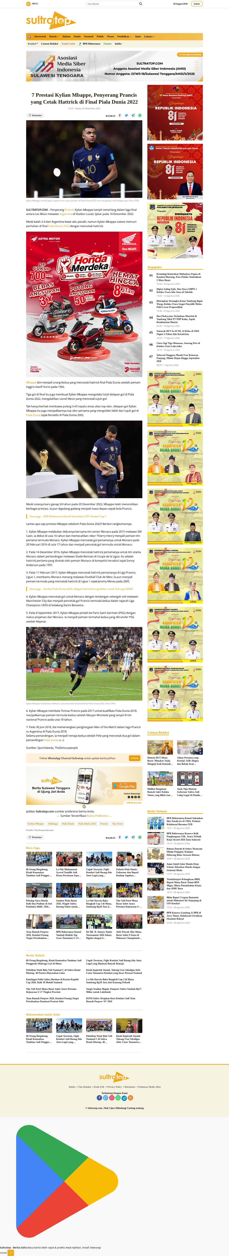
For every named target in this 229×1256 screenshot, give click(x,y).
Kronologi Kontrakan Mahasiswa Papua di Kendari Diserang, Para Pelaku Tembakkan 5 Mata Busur (179, 277)
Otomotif (88, 36)
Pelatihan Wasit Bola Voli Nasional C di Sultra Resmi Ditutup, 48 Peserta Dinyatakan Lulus (53, 971)
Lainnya (148, 36)
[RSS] (130, 1098)
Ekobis (77, 36)
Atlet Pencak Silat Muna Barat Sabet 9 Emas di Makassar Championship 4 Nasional (128, 935)
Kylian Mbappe (36, 823)
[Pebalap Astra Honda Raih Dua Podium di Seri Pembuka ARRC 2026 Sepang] (39, 890)
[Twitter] (105, 1098)
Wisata (110, 36)
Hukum (66, 36)
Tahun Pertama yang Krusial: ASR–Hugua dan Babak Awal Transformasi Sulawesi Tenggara (188, 761)
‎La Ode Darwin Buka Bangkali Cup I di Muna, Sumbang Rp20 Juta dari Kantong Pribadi (99, 903)
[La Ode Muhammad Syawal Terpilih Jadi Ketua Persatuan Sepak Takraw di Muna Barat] (69, 859)
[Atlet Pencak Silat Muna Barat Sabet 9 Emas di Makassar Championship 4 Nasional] (129, 921)
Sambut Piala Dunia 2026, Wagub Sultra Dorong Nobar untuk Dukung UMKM (67, 903)
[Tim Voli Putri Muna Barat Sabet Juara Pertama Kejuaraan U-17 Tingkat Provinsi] (129, 890)
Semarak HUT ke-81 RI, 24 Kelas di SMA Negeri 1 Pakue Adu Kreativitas (178, 332)
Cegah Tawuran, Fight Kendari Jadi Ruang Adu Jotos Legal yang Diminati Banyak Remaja (99, 872)
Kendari (32, 43)
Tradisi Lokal (68, 43)
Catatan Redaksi (49, 43)
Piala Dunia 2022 (58, 226)
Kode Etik (99, 1087)
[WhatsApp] (118, 1098)
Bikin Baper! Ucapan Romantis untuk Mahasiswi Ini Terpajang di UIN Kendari (184, 900)
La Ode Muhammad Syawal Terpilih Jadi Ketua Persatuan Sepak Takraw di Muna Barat (68, 872)
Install (3, 1252)
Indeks (197, 4)
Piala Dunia (33, 415)
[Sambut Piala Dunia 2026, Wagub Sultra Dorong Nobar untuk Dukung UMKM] (69, 890)
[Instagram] (111, 1098)
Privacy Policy (114, 1087)
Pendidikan (123, 36)
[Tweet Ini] (126, 115)
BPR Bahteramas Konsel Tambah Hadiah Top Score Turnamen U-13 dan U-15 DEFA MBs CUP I (68, 935)
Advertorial (40, 36)
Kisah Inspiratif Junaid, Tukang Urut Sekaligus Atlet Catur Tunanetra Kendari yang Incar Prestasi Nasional (114, 971)
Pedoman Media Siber (149, 1087)
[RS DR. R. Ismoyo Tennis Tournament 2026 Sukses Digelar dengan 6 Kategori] (99, 921)
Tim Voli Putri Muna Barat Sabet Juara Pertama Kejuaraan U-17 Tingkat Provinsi (129, 903)
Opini (138, 36)
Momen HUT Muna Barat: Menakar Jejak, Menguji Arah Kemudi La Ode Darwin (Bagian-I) (160, 761)
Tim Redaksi (84, 1087)
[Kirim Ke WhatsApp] (139, 115)
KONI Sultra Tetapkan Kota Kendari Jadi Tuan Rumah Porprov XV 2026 (110, 1000)
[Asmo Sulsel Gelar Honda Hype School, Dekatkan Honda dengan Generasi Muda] (155, 869)
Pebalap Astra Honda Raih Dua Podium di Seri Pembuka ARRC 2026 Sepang (39, 903)
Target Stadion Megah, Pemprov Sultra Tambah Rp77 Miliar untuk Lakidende (113, 990)
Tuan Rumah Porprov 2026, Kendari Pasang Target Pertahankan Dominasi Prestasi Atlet (38, 935)
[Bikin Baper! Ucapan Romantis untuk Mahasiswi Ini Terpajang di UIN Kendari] (155, 902)
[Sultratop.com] (51, 20)
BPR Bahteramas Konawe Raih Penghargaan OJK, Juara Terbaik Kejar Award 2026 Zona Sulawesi (184, 836)
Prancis (69, 210)
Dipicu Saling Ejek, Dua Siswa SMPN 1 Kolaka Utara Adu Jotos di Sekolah (177, 290)
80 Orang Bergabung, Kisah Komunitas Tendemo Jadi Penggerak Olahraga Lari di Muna (39, 872)
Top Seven (117, 823)
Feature (107, 43)
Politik (100, 36)
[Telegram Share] (133, 115)
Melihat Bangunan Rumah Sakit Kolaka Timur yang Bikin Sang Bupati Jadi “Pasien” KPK (159, 792)
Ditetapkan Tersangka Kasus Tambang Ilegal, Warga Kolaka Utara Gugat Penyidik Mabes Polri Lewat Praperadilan (180, 304)
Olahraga (53, 823)
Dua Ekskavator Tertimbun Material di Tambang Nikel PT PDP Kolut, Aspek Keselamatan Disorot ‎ (177, 319)
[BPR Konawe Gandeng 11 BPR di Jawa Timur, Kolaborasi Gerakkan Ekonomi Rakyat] (155, 917)
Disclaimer (130, 1087)
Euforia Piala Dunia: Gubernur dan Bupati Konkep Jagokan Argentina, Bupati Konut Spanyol (129, 872)
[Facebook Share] (119, 115)
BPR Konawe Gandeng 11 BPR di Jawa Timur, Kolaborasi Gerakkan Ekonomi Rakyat (184, 916)
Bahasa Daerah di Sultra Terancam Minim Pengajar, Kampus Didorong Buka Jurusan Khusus (184, 852)
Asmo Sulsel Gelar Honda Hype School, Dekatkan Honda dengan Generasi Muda (183, 867)
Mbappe (31, 382)
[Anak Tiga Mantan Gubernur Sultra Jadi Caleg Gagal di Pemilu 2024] (190, 778)
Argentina (66, 214)
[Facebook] (99, 1098)
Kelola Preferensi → (99, 816)
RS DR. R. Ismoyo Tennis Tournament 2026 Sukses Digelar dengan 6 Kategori (99, 935)
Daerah (53, 36)
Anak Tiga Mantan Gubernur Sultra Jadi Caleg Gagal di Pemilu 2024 (188, 792)
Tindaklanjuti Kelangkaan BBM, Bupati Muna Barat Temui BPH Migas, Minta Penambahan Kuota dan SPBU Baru (184, 884)
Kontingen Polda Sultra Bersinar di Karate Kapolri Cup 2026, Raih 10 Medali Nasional (52, 981)
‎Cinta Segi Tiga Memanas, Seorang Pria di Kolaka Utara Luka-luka (178, 345)
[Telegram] (124, 1098)
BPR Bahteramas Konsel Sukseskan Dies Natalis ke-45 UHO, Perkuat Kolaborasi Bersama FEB (185, 821)
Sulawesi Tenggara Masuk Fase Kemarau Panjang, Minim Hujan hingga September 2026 (178, 358)
